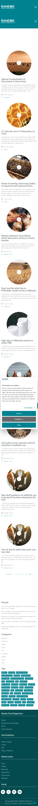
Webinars (4, 778)
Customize (18, 419)
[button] (36, 7)
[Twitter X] (8, 792)
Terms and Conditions (25, 803)
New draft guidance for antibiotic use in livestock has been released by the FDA (18, 497)
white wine (18, 702)
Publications (5, 772)
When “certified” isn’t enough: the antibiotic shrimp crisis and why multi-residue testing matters (18, 612)
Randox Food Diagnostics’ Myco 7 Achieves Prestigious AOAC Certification (18, 627)
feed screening (5, 684)
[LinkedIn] (14, 792)
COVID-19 (4, 641)
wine (24, 702)
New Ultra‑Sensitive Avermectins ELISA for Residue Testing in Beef (18, 622)
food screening (5, 687)
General (6, 357)
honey (21, 687)
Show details (28, 408)
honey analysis (29, 687)
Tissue (10, 254)
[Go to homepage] (8, 7)
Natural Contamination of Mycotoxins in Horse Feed (13, 80)
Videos (3, 766)
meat (12, 690)
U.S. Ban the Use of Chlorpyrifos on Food (18, 132)
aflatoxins (4, 672)
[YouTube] (20, 792)
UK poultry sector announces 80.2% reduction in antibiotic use (18, 444)
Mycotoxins (7, 97)
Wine (2, 663)
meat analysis (19, 690)
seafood (4, 702)
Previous (9, 574)
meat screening (28, 690)
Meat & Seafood (7, 751)
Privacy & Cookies (11, 803)
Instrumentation (6, 729)
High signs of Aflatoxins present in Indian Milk (17, 341)
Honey (6, 149)
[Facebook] (3, 792)
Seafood (6, 254)
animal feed (11, 672)
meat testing (5, 693)
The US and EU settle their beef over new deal (18, 550)
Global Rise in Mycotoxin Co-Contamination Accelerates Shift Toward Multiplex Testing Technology (18, 617)
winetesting (30, 705)
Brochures (4, 638)
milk (11, 693)
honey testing (5, 690)
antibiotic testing (26, 675)
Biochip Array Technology (17, 678)
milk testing (17, 693)
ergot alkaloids (10, 681)
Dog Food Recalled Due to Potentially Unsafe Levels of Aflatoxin (18, 289)
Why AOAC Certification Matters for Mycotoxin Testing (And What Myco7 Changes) (18, 607)
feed (17, 681)
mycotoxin (4, 696)
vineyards (10, 702)
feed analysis (23, 681)
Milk (10, 357)
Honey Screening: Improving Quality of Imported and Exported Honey (18, 184)
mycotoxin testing (6, 699)
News (3, 763)
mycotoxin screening (22, 696)
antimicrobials (5, 678)
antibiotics (16, 675)
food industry (23, 684)
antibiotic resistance (7, 675)
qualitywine (16, 699)
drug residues (29, 678)
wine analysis (5, 705)
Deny (19, 425)
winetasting (22, 705)
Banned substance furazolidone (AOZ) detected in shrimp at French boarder (18, 238)
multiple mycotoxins (27, 693)
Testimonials (5, 775)
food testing (15, 687)
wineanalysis (30, 702)
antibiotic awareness (22, 672)
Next (30, 574)
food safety (31, 684)
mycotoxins (12, 696)
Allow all (19, 413)
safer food (30, 699)
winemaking (14, 705)
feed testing (15, 684)
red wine (23, 699)
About (3, 720)
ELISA (3, 681)
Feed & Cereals (6, 742)
